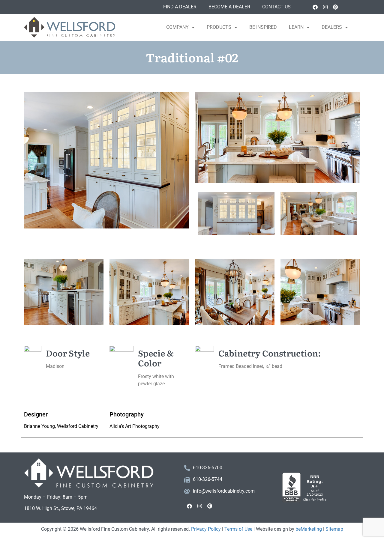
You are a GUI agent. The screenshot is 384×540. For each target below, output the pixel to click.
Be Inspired (263, 27)
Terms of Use (238, 529)
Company (177, 27)
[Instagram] (325, 7)
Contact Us (276, 7)
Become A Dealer (229, 7)
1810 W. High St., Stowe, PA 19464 (60, 508)
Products (219, 27)
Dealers (332, 27)
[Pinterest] (335, 7)
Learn (296, 27)
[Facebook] (315, 7)
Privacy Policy (206, 529)
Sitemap (334, 529)
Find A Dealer (179, 7)
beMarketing (309, 529)
